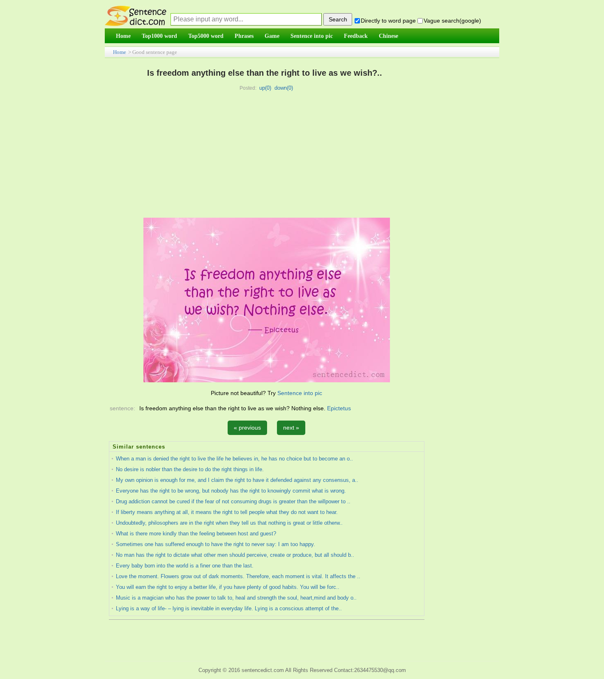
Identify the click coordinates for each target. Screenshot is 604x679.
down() (283, 88)
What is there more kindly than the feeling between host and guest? (196, 533)
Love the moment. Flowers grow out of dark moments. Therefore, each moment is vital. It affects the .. (238, 576)
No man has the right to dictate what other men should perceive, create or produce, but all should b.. (235, 555)
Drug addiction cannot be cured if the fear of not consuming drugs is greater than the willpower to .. (233, 501)
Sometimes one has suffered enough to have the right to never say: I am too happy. (215, 544)
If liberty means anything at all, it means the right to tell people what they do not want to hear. (227, 512)
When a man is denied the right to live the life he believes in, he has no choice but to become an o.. (234, 459)
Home (119, 52)
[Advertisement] (264, 156)
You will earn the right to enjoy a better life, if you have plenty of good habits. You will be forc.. (227, 587)
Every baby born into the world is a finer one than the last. (185, 566)
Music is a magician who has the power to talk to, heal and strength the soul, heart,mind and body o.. (236, 598)
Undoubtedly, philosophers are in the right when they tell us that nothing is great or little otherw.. (229, 523)
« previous (247, 427)
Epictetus (339, 408)
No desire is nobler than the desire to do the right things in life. (190, 469)
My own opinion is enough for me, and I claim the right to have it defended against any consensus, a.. (237, 480)
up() (265, 88)
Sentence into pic (299, 393)
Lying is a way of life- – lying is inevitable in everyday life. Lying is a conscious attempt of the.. (229, 608)
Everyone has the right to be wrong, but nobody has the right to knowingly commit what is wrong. (231, 491)
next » (291, 427)
